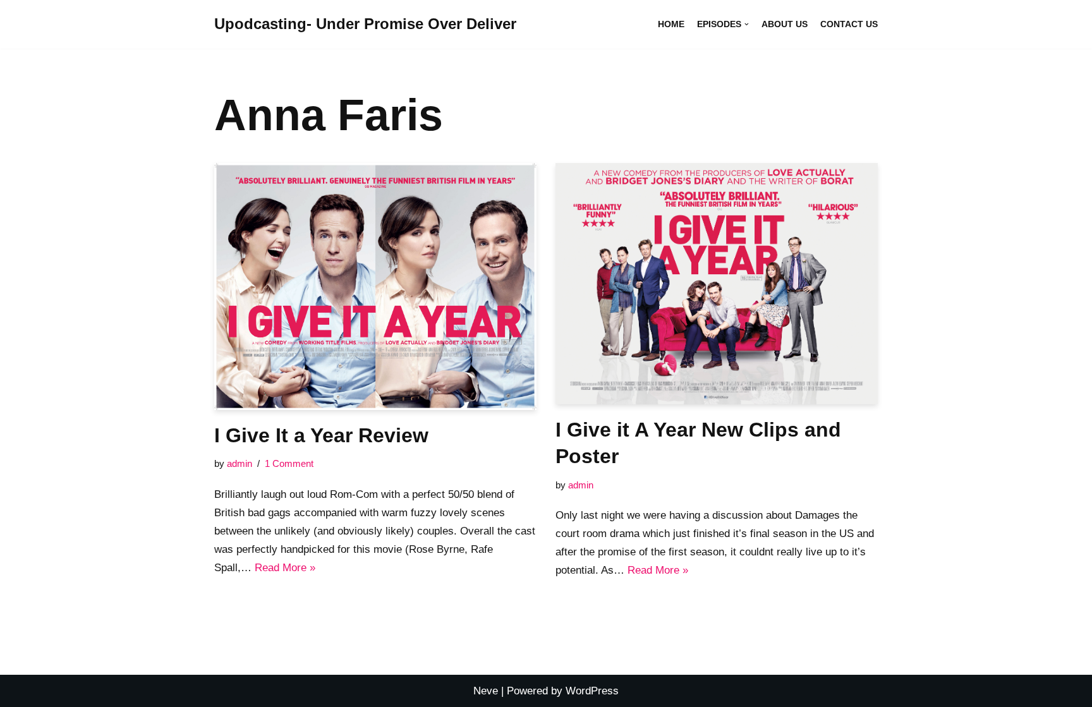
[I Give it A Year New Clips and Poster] (716, 284)
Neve (485, 691)
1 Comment (289, 463)
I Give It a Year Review (321, 435)
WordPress (592, 691)
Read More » (285, 568)
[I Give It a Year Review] (375, 286)
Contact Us (849, 24)
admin (239, 463)
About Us (784, 24)
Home (671, 24)
